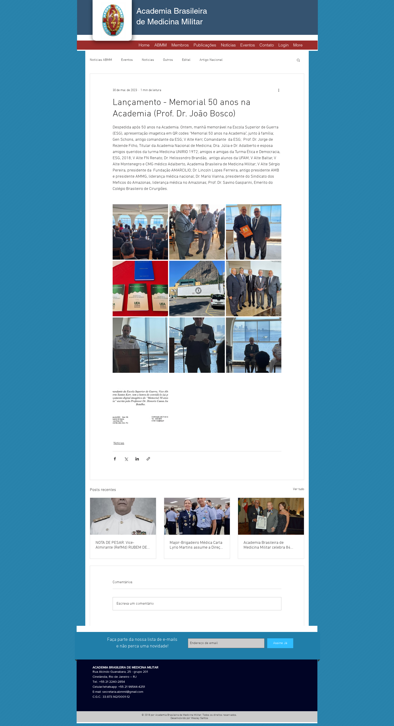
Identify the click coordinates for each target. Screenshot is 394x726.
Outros (168, 60)
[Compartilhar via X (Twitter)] (126, 459)
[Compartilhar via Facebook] (115, 459)
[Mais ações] (278, 90)
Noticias (148, 60)
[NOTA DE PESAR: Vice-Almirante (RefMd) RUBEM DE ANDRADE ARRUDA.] (123, 516)
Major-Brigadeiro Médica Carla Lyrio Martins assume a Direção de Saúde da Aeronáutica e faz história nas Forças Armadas (197, 545)
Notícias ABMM (101, 60)
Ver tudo (298, 489)
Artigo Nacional (211, 60)
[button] (160, 44)
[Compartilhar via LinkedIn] (137, 459)
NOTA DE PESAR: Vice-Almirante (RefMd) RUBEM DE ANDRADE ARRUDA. (121, 545)
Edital (186, 60)
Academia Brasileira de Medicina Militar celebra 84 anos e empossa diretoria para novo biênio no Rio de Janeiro (270, 545)
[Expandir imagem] (140, 232)
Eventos (127, 60)
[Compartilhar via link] (148, 459)
